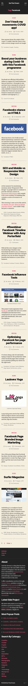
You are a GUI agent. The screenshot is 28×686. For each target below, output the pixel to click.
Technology (5, 669)
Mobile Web (7, 214)
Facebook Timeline (14, 263)
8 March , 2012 (19, 240)
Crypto (3, 645)
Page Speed (7, 368)
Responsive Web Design (10, 215)
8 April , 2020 (19, 71)
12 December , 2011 (19, 446)
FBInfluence (10, 324)
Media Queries (17, 212)
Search (3, 553)
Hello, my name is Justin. (10, 618)
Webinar (22, 263)
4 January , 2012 (19, 347)
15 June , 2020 (19, 31)
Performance (14, 368)
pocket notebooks (13, 585)
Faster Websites (19, 366)
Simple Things (6, 583)
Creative (4, 640)
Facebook (6, 47)
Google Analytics (8, 534)
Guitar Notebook (17, 589)
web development (8, 325)
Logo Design (12, 423)
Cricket (3, 642)
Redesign (18, 423)
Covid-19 (6, 98)
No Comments (15, 34)
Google (11, 47)
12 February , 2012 (19, 281)
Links (3, 555)
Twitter (23, 466)
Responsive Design (15, 214)
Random (4, 663)
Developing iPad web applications (13, 628)
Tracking (16, 47)
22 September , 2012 (19, 116)
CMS (5, 532)
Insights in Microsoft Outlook (11, 625)
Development (14, 532)
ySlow (19, 368)
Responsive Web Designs (9, 193)
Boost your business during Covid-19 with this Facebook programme (14, 63)
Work (14, 54)
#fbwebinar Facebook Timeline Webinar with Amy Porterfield (14, 231)
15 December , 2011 (19, 383)
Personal (4, 658)
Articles (3, 551)
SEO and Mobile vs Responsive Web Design (14, 171)
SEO (21, 215)
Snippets (4, 665)
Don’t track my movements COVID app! (14, 24)
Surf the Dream (14, 3)
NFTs (3, 656)
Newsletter (5, 654)
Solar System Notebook (8, 587)
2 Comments (15, 242)
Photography (5, 660)
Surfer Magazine (14, 477)
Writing (14, 106)
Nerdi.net (4, 311)
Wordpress (16, 325)
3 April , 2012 (19, 178)
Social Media (21, 324)
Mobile (22, 212)
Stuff (14, 17)
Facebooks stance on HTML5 (14, 111)
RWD (18, 215)
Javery (10, 31)
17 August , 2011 (19, 481)
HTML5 (11, 157)
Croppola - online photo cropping (13, 621)
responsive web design (12, 591)
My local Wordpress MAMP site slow (14, 632)
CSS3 (5, 212)
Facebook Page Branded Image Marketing (14, 439)
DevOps (4, 647)
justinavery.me (18, 572)
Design (9, 322)
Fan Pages (12, 366)
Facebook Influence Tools (14, 276)
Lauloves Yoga (14, 379)
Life (2, 649)
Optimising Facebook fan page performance (14, 340)
